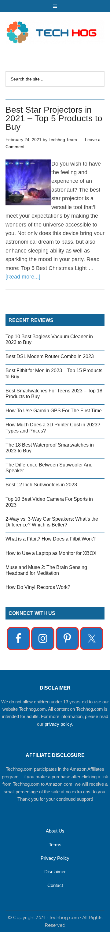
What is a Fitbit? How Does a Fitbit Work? (51, 538)
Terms (55, 844)
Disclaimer (55, 871)
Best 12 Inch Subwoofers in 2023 (41, 484)
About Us (55, 830)
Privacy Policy (55, 858)
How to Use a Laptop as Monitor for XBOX (51, 553)
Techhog (55, 32)
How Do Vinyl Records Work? (38, 587)
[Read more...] (23, 277)
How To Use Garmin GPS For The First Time (54, 410)
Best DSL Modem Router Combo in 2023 (50, 356)
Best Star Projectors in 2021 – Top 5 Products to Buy (54, 118)
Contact (55, 885)
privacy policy (58, 724)
